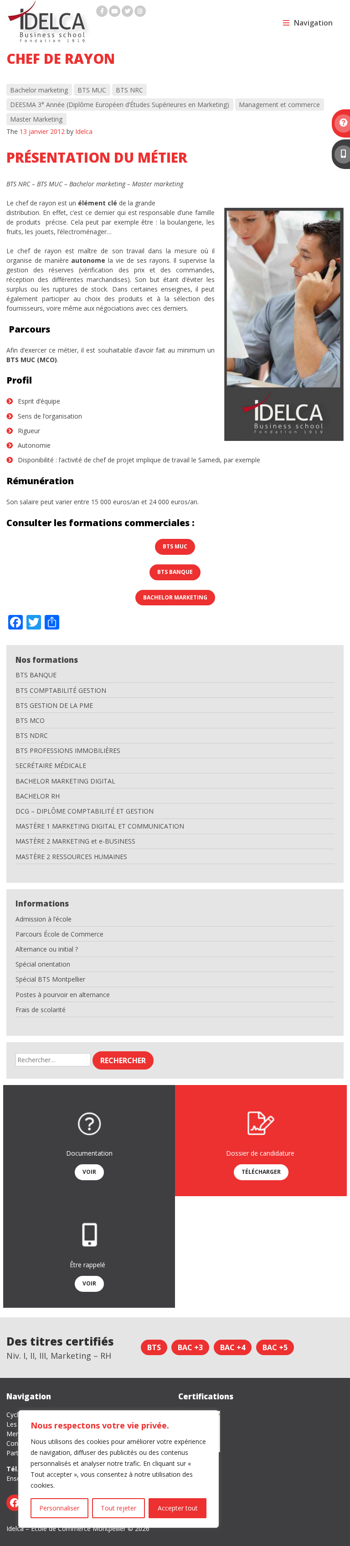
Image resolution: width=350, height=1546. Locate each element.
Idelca (84, 131)
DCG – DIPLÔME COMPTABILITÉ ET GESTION (84, 811)
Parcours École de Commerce (59, 934)
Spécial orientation (42, 964)
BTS (154, 1347)
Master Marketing (36, 119)
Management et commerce (279, 104)
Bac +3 (190, 1347)
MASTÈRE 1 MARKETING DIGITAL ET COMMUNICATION (99, 826)
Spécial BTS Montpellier (50, 979)
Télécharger (261, 1172)
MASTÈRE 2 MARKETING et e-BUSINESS (75, 841)
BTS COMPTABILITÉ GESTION (60, 690)
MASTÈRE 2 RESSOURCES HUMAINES (71, 856)
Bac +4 (232, 1347)
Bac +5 (275, 1347)
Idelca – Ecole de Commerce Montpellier (66, 1528)
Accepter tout (178, 1508)
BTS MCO (30, 720)
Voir (89, 1172)
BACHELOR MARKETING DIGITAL (65, 781)
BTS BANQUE (36, 675)
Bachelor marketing (39, 90)
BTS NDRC (31, 735)
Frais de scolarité (40, 1009)
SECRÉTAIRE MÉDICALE (50, 765)
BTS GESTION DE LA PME (54, 705)
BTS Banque (175, 572)
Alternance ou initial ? (46, 949)
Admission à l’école (43, 919)
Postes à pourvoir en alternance (62, 994)
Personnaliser (59, 1508)
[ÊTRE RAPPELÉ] (341, 154)
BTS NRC (129, 90)
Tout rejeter (118, 1508)
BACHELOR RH (37, 796)
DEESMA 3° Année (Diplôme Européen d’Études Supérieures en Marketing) (119, 104)
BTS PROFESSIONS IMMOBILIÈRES (67, 750)
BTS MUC (91, 90)
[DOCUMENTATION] (341, 123)
